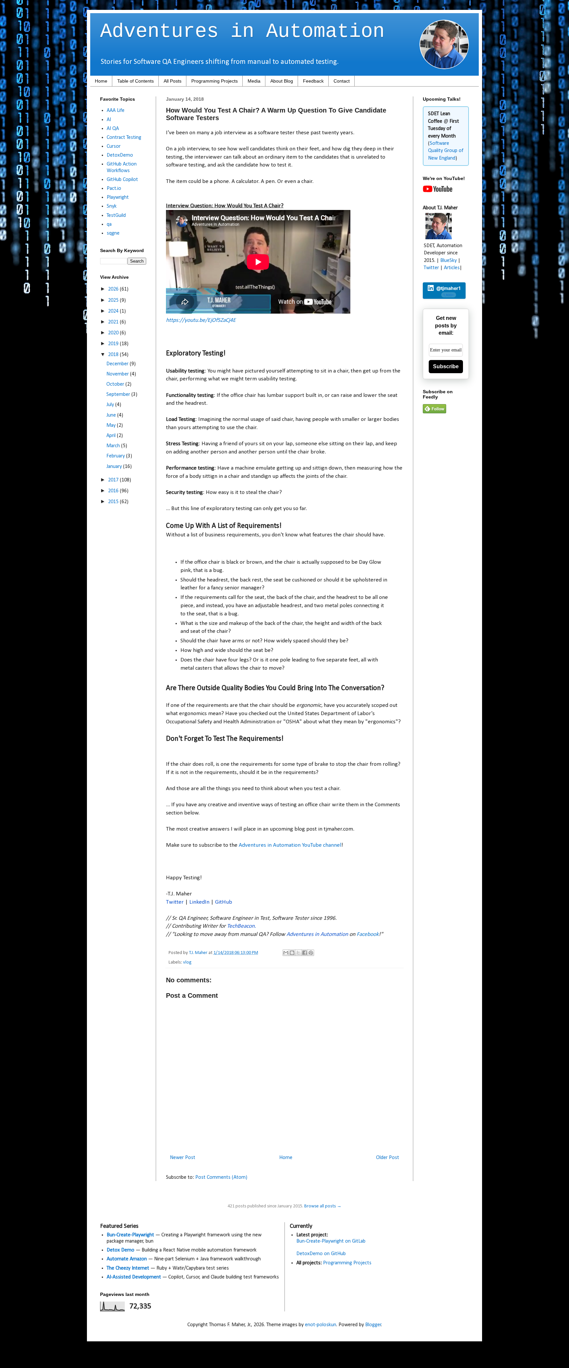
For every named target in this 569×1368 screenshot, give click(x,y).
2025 (114, 300)
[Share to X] (298, 952)
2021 (114, 322)
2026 (114, 289)
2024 (114, 311)
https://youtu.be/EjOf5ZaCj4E (201, 320)
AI (109, 119)
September (118, 394)
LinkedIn (199, 902)
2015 (114, 501)
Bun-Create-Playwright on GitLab (331, 1241)
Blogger (373, 1325)
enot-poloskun (320, 1325)
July (110, 404)
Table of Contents (135, 81)
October (115, 384)
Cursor (114, 146)
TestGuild (116, 215)
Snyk (112, 206)
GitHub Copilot (122, 179)
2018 (114, 354)
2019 (114, 344)
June (111, 415)
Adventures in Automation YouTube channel (290, 845)
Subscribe (446, 366)
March (113, 446)
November (118, 374)
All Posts (172, 81)
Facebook (368, 934)
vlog (187, 962)
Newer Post (182, 1157)
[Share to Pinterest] (311, 952)
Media (254, 81)
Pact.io (114, 188)
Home (101, 81)
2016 (114, 491)
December (118, 364)
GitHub (223, 902)
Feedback (313, 81)
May (111, 425)
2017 (114, 480)
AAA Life (115, 110)
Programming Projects (214, 81)
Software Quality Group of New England (445, 151)
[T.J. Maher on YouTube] (437, 191)
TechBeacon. (241, 926)
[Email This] (286, 952)
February (116, 456)
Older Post (387, 1157)
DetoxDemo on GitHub (321, 1253)
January (114, 466)
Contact (342, 81)
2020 (114, 333)
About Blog (281, 81)
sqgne (113, 233)
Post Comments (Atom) (221, 1177)
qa (109, 224)
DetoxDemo (120, 155)
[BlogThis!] (292, 952)
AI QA (113, 128)
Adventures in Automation (242, 31)
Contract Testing (124, 137)
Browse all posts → (322, 1206)
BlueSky (448, 260)
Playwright (118, 197)
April (111, 435)
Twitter (175, 902)
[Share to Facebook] (304, 952)
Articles (452, 268)
